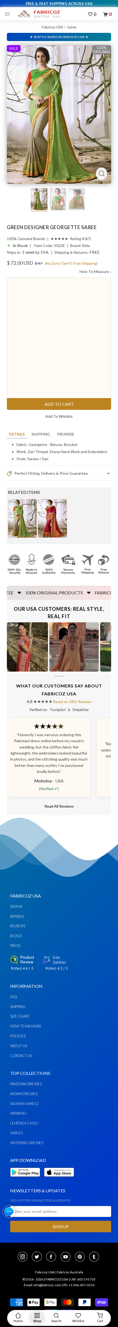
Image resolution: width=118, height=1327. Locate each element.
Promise (65, 434)
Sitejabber (80, 709)
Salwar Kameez (24, 1103)
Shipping (41, 434)
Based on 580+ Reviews (72, 702)
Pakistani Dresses (26, 1084)
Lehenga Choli (24, 1123)
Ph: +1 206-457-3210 (78, 1285)
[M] (9, 14)
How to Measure (26, 1026)
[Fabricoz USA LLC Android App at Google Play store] (26, 1180)
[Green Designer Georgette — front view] (59, 114)
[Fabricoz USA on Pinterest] (81, 1257)
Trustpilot (58, 709)
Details (17, 434)
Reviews (17, 926)
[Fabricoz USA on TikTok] (95, 1257)
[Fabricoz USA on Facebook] (53, 1257)
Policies (18, 1036)
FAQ (13, 997)
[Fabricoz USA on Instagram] (24, 1257)
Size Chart (20, 1016)
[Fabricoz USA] (38, 14)
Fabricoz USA (52, 27)
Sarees (33, 458)
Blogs (16, 936)
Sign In (16, 906)
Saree (71, 27)
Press (15, 945)
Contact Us (21, 1055)
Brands (17, 916)
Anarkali (18, 1113)
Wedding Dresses (26, 1143)
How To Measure (95, 271)
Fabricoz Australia (70, 1272)
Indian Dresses (24, 1094)
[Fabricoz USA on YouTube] (67, 1257)
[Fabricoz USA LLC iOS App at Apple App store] (59, 1180)
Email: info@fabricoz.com (42, 1285)
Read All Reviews (59, 806)
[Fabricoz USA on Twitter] (38, 1257)
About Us (18, 1046)
